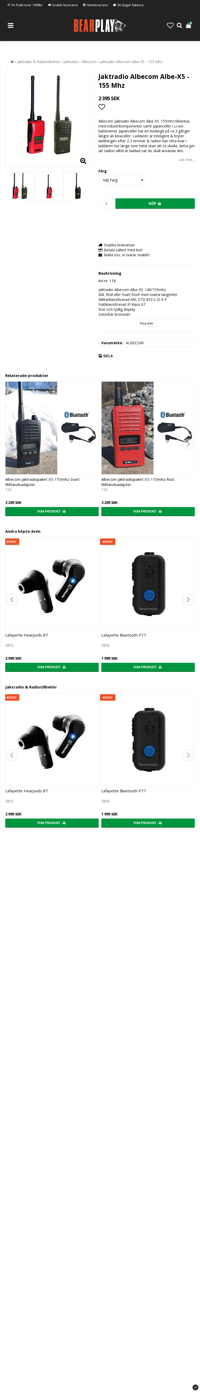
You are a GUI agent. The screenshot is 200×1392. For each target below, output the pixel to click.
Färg (102, 170)
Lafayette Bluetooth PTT (123, 635)
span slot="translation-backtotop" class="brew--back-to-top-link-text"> (195, 1387)
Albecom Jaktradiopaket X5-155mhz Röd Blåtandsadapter (137, 482)
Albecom (89, 61)
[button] (170, 25)
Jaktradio (71, 61)
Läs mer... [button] (187, 159)
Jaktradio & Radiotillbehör (38, 61)
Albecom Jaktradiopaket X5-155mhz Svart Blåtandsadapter (42, 482)
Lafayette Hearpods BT (26, 635)
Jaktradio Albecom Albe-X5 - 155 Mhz (131, 61)
